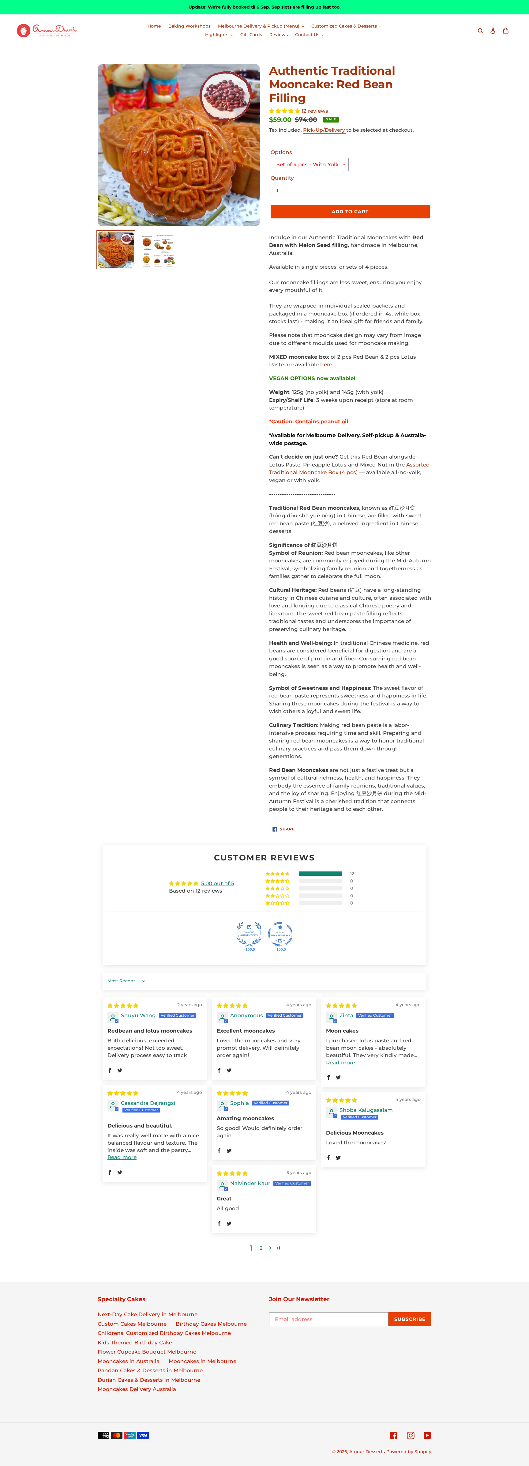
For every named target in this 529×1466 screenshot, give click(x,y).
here (326, 364)
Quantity (282, 178)
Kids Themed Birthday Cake (135, 1342)
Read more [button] (340, 1063)
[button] (285, 111)
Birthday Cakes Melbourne (211, 1324)
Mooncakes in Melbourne (202, 1361)
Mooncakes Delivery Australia (137, 1389)
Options (281, 152)
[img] (122, 1006)
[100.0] (249, 934)
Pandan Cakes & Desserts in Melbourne (150, 1370)
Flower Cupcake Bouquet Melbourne (147, 1352)
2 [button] (261, 1248)
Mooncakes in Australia (128, 1361)
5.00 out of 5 (217, 883)
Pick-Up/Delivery (324, 130)
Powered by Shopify (408, 1451)
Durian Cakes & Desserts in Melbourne (149, 1380)
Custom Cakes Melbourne (132, 1324)
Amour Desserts (367, 1451)
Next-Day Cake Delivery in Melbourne (147, 1314)
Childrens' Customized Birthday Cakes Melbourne (164, 1333)
